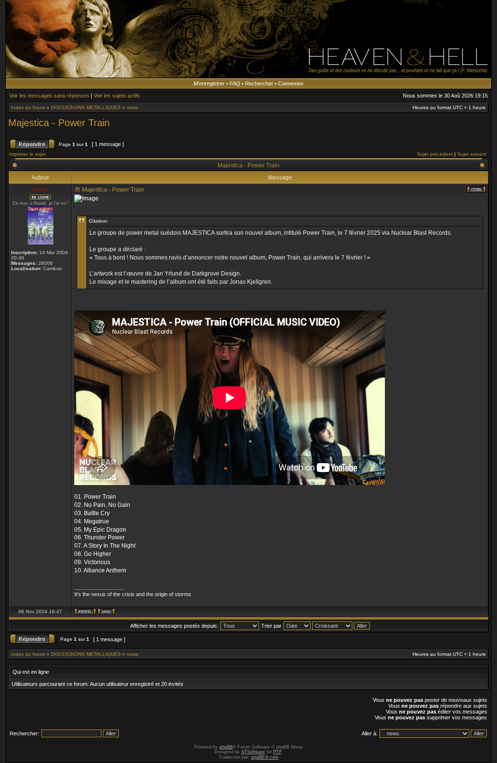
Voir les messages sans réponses (49, 95)
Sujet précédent (435, 154)
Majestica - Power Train (59, 122)
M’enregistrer (209, 83)
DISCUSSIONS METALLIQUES (86, 107)
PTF (277, 751)
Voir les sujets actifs (117, 95)
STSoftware (253, 751)
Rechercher (259, 83)
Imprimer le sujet (27, 154)
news (132, 107)
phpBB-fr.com (265, 757)
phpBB (225, 747)
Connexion (290, 83)
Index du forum (28, 107)
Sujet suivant (471, 154)
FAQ (235, 83)
